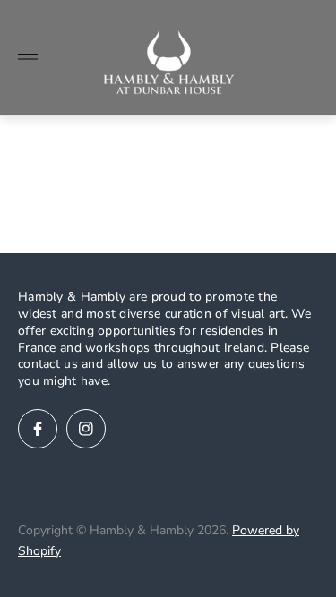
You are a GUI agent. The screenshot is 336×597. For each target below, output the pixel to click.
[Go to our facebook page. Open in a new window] (37, 428)
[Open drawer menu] (27, 59)
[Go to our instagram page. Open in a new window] (86, 428)
